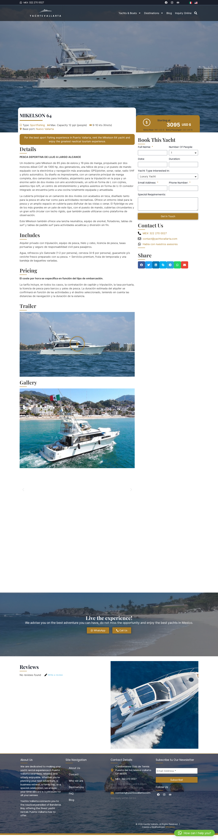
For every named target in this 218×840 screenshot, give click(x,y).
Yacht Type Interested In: (153, 171)
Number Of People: (181, 147)
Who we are (76, 780)
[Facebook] (166, 2)
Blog (169, 13)
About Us (74, 768)
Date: (141, 159)
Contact (74, 774)
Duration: (174, 159)
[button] (195, 13)
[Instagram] (172, 2)
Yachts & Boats (128, 13)
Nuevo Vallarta (45, 128)
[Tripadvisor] (177, 2)
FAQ (71, 793)
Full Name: (144, 147)
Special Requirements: (152, 194)
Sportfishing (37, 125)
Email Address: (147, 183)
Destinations (151, 13)
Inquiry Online (183, 13)
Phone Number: (179, 183)
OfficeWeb (170, 827)
